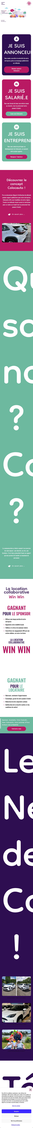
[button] (30, 1090)
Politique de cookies (15, 1125)
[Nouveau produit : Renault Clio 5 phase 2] (16, 987)
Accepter (16, 1111)
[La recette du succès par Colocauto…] (16, 1041)
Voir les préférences (16, 1121)
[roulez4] (29, 3)
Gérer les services (16, 1105)
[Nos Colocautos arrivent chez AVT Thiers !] (16, 1014)
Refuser (16, 1116)
